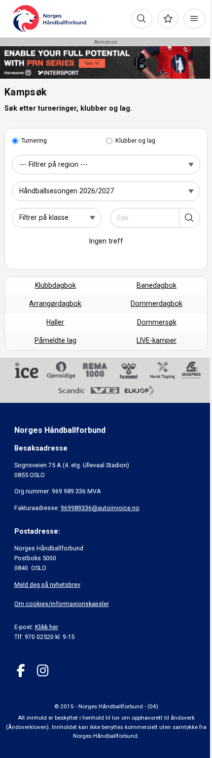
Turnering (34, 140)
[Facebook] (21, 671)
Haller (55, 322)
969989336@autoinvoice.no (100, 508)
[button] (189, 218)
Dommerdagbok (156, 303)
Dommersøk (157, 322)
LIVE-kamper (157, 340)
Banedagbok (157, 285)
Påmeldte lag (55, 340)
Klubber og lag (135, 140)
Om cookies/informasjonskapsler (61, 603)
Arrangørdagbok (55, 303)
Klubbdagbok (55, 285)
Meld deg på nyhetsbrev (47, 584)
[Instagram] (43, 671)
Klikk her (46, 627)
